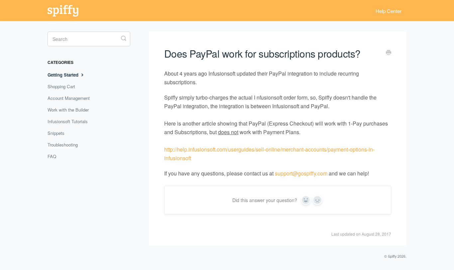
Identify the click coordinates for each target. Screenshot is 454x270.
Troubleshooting (63, 144)
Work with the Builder (68, 110)
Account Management (69, 98)
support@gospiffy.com (301, 173)
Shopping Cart (61, 86)
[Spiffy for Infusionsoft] (66, 10)
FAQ (52, 156)
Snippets (56, 133)
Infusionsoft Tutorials (68, 121)
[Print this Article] (388, 53)
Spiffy (392, 256)
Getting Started (64, 75)
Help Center (388, 10)
